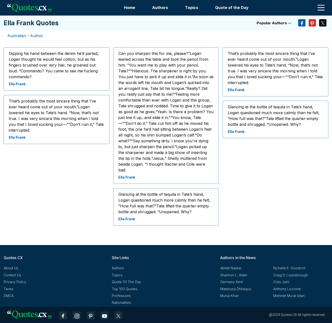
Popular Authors (272, 23)
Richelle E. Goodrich (289, 268)
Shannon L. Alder (233, 275)
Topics (191, 7)
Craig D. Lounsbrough (290, 275)
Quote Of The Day (126, 282)
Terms (8, 289)
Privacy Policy (15, 282)
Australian (16, 35)
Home (129, 7)
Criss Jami (281, 282)
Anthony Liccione (287, 289)
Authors (160, 7)
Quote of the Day (232, 7)
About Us (11, 268)
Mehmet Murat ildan (289, 296)
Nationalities (121, 302)
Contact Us (12, 275)
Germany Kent (231, 282)
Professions (121, 296)
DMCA (9, 296)
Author (36, 35)
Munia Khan (229, 296)
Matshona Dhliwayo (235, 289)
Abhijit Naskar (231, 268)
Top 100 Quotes (124, 289)
